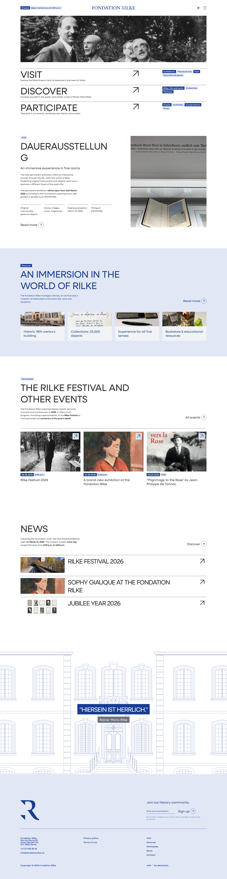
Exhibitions (169, 71)
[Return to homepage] (113, 7)
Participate (152, 846)
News (150, 851)
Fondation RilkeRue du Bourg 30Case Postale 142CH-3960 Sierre (29, 841)
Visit (196, 71)
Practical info (185, 71)
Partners (167, 91)
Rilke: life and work (173, 88)
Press (166, 108)
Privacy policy (91, 838)
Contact (151, 855)
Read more (28, 225)
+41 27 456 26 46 (28, 849)
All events (192, 417)
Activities (178, 104)
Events (167, 104)
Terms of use (90, 842)
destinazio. (163, 865)
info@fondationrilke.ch (32, 853)
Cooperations (193, 104)
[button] (199, 8)
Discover (193, 544)
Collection (191, 88)
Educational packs (173, 75)
